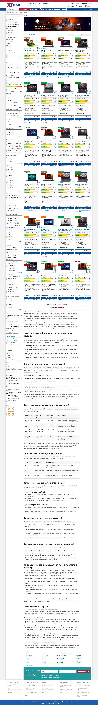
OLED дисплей (10, 254)
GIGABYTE (9, 52)
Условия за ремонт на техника (14, 689)
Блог (91, 3)
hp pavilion (61, 661)
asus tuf (44, 658)
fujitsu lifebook (79, 663)
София (33, 76)
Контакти (82, 3)
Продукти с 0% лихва (12, 24)
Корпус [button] (8, 362)
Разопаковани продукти (12, 26)
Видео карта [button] (9, 140)
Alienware (9, 48)
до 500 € (10, 65)
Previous (25, 24)
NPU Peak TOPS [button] (10, 128)
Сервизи (77, 3)
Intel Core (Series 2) (11, 115)
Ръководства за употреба (82, 691)
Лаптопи (13, 12)
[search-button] (58, 6)
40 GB (8, 178)
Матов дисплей (10, 247)
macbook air (78, 655)
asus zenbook (62, 656)
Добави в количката (33, 74)
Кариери (86, 3)
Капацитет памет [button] (10, 172)
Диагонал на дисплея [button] (11, 203)
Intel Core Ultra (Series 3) (12, 111)
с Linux (8, 324)
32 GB (8, 180)
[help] (35, 675)
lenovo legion (45, 656)
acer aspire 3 (79, 658)
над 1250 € (18, 67)
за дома (44, 653)
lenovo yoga (45, 655)
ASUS (8, 43)
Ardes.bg (9, 12)
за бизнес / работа (11, 72)
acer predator (45, 659)
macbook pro (28, 656)
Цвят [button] (7, 348)
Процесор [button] (8, 94)
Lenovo (9, 41)
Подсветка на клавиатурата (13, 389)
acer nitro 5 (28, 659)
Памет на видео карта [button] (11, 155)
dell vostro (28, 663)
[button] (71, 6)
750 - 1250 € (10, 67)
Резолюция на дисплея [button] (11, 214)
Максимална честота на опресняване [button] (11, 228)
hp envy (27, 661)
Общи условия (80, 684)
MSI (8, 50)
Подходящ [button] (8, 70)
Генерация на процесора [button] (12, 109)
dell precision (79, 662)
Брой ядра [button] (8, 119)
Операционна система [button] (11, 318)
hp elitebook (78, 659)
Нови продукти (10, 21)
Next (89, 24)
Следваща (65, 304)
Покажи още (19, 107)
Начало (23, 701)
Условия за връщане (29, 684)
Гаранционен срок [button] (10, 328)
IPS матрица (10, 255)
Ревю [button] (7, 405)
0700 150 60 (32, 3)
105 (59, 304)
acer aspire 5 (62, 658)
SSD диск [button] (8, 193)
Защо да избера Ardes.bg (65, 685)
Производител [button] (9, 39)
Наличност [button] (8, 28)
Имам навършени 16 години (51, 675)
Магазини (72, 3)
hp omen (44, 661)
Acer (8, 45)
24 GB (8, 183)
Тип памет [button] (8, 165)
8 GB (8, 189)
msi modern (61, 663)
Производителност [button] (10, 80)
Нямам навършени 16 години (51, 677)
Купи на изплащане (29, 689)
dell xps (44, 663)
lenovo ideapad (62, 655)
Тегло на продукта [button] (10, 336)
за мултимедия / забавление (65, 653)
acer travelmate (62, 659)
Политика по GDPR (64, 688)
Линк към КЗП (28, 691)
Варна (29, 76)
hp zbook (44, 662)
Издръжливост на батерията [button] (12, 296)
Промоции (24, 9)
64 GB (8, 177)
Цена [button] (7, 54)
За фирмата (62, 686)
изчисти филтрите (14, 17)
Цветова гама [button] (9, 259)
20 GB (8, 185)
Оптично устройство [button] (11, 313)
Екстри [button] (8, 386)
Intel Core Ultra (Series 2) (12, 113)
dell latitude (61, 662)
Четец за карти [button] (9, 274)
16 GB (8, 187)
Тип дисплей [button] (9, 245)
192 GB (9, 175)
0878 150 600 (44, 3)
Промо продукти (11, 22)
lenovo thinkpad (29, 655)
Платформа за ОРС (29, 688)
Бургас (36, 76)
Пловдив (47, 76)
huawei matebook (29, 665)
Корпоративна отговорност (59, 701)
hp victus (27, 662)
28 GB (8, 182)
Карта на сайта (70, 701)
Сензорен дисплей (11, 257)
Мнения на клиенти (47, 701)
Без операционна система (13, 326)
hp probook (78, 661)
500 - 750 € (18, 65)
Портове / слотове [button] (10, 282)
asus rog (27, 658)
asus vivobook (79, 656)
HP (8, 46)
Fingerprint (9, 402)
